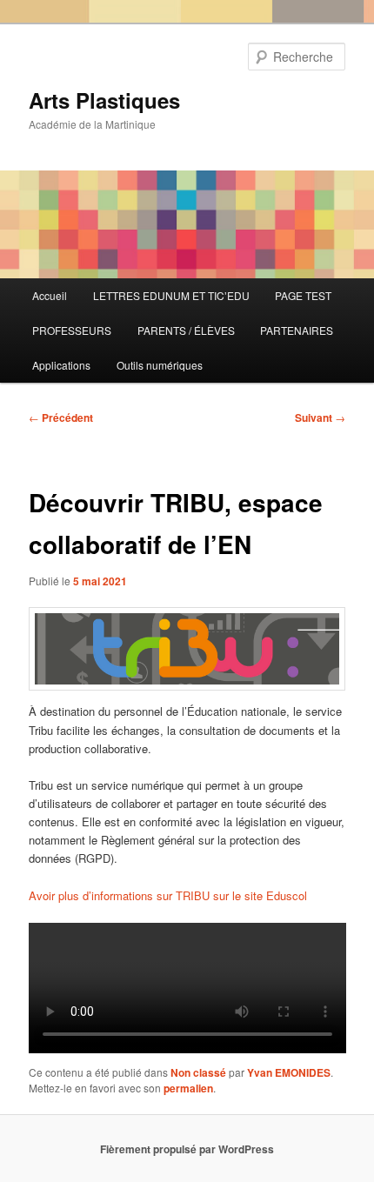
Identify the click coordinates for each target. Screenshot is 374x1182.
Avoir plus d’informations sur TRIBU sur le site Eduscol (168, 895)
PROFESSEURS (71, 330)
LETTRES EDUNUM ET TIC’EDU (171, 295)
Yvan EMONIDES (289, 1072)
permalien (188, 1088)
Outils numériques (160, 364)
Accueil (49, 295)
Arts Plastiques (104, 100)
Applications (61, 364)
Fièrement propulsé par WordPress (187, 1149)
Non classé (198, 1072)
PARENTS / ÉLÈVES (186, 330)
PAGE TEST (303, 295)
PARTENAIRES (296, 330)
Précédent (61, 417)
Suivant (320, 417)
